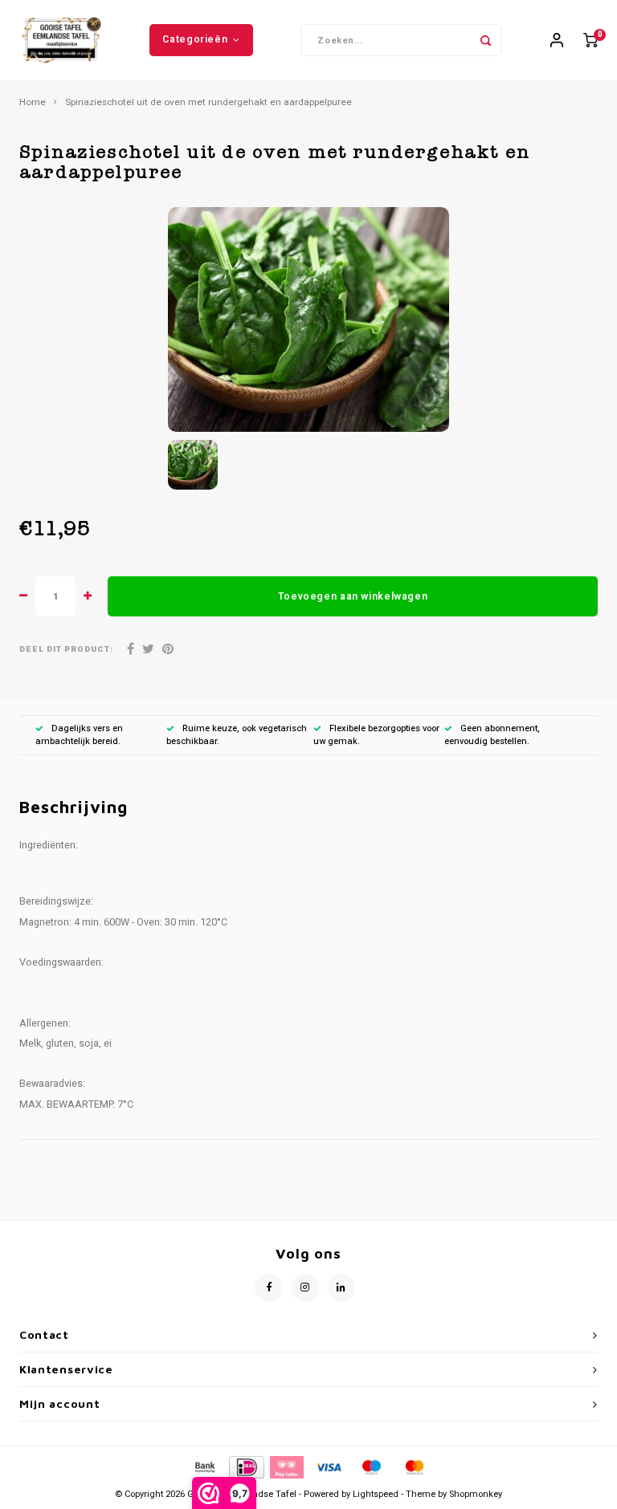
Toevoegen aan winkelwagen (352, 596)
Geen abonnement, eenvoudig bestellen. (492, 735)
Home (32, 102)
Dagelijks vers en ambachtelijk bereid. (79, 735)
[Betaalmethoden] (204, 1466)
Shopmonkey (475, 1494)
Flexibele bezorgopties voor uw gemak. (376, 735)
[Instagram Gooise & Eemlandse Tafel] (305, 1288)
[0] (590, 40)
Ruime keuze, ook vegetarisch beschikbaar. (236, 735)
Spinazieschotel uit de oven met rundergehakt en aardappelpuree (208, 102)
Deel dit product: (66, 650)
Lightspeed (375, 1494)
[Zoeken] (485, 40)
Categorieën (194, 39)
